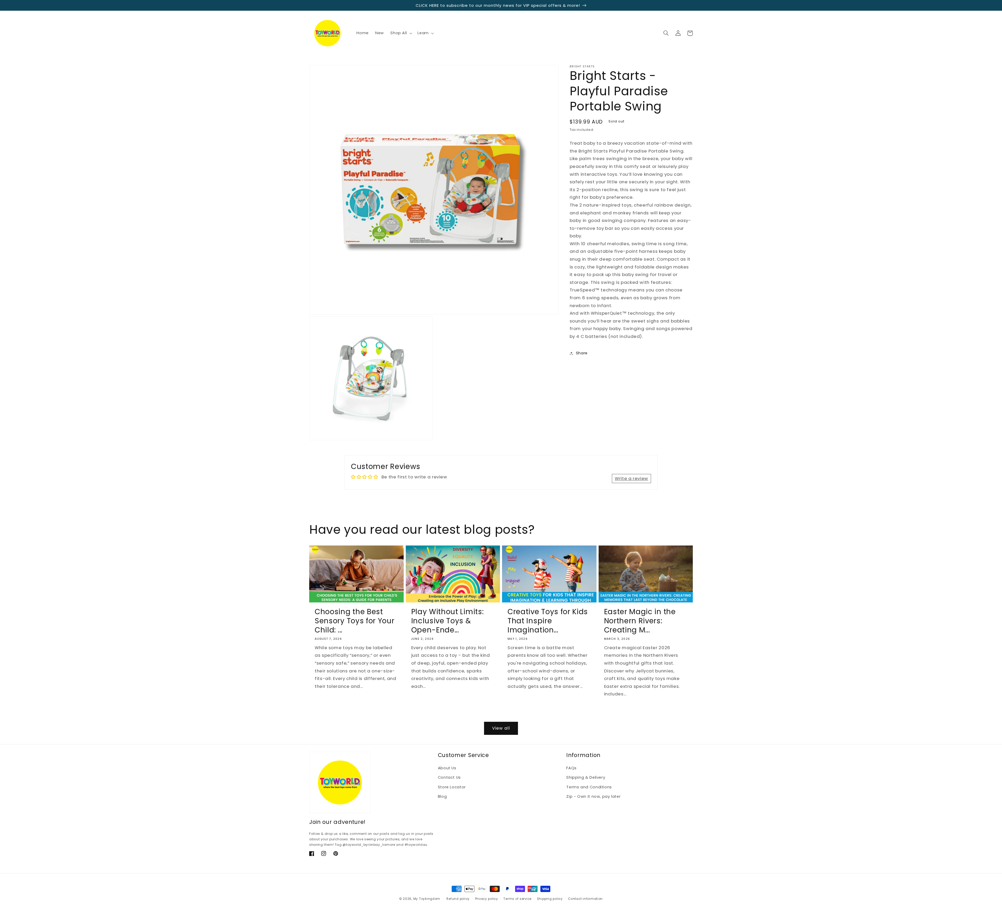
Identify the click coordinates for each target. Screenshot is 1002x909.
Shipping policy (550, 899)
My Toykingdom (426, 899)
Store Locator (452, 787)
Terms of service (517, 899)
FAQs (571, 768)
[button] (400, 33)
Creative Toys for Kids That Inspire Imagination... (548, 621)
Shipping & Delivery (585, 777)
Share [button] (582, 353)
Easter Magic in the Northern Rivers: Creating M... (640, 621)
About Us (447, 768)
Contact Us (449, 777)
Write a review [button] (631, 478)
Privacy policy (486, 899)
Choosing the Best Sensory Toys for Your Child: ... (355, 621)
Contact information (585, 899)
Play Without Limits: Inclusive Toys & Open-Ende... (447, 621)
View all (501, 728)
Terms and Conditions (589, 787)
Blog (442, 796)
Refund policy (458, 899)
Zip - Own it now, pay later (593, 796)
